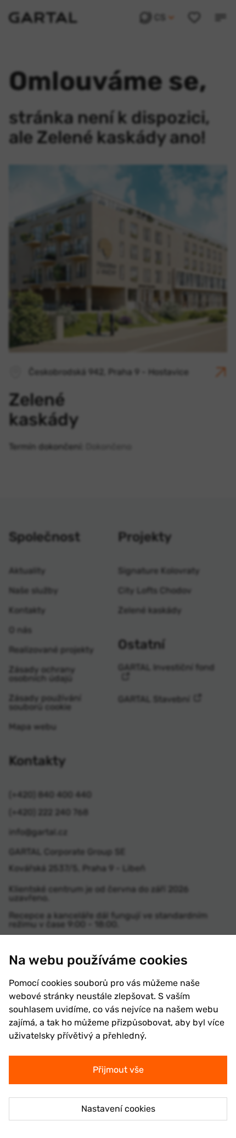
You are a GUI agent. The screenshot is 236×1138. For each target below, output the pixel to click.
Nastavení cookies (118, 1108)
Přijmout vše (118, 1069)
